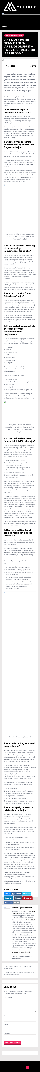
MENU (5, 26)
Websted (7, 1033)
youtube (16, 1067)
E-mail (6, 1024)
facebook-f (12, 1067)
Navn (6, 1016)
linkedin (20, 1067)
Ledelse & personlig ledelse (14, 35)
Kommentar (8, 997)
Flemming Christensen (22, 908)
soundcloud (23, 1067)
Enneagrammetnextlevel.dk (21, 952)
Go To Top (27, 1067)
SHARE (33, 66)
